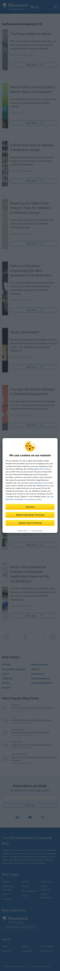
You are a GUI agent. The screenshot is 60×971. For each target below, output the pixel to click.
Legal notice (22, 531)
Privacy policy (37, 531)
